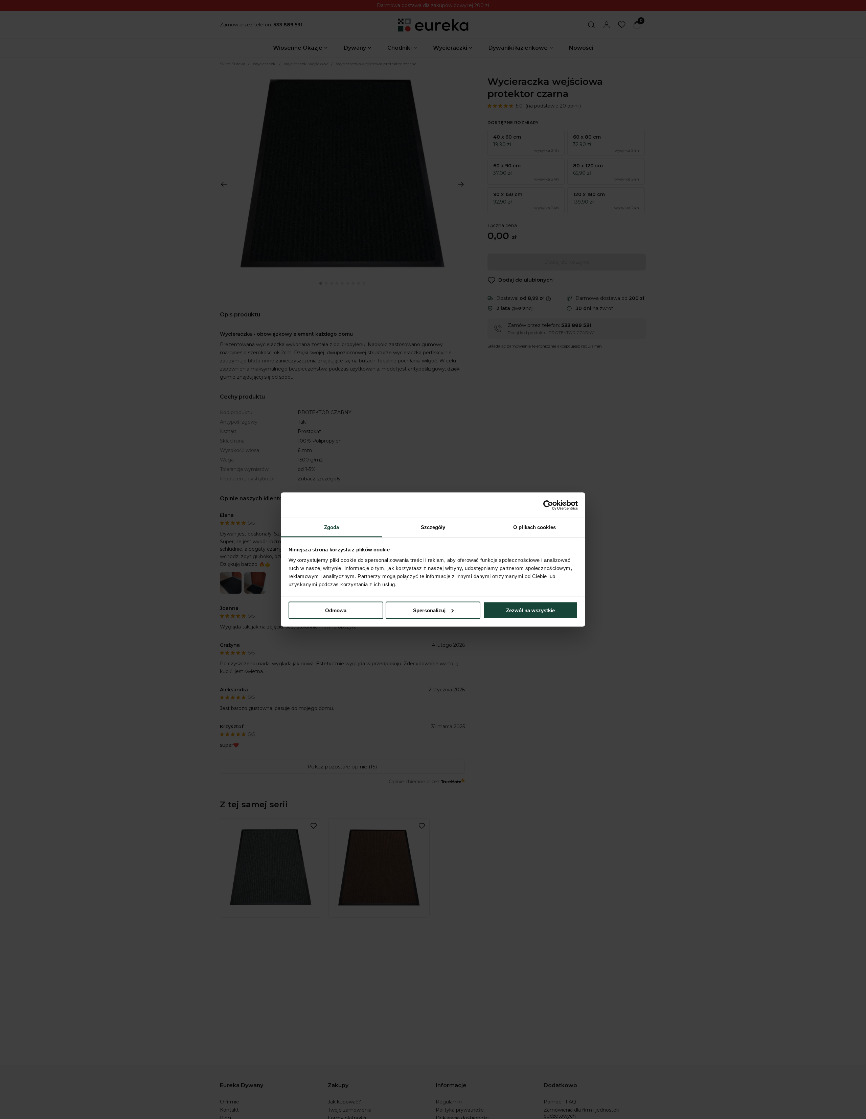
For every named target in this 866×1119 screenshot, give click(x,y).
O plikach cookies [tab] (534, 527)
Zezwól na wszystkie (530, 610)
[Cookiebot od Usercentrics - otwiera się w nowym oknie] (548, 505)
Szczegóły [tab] (433, 527)
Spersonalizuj (429, 610)
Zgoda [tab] (331, 527)
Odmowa (335, 610)
